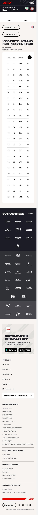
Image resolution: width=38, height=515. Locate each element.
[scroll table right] (30, 57)
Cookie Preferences (9, 458)
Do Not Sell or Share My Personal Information (18, 444)
